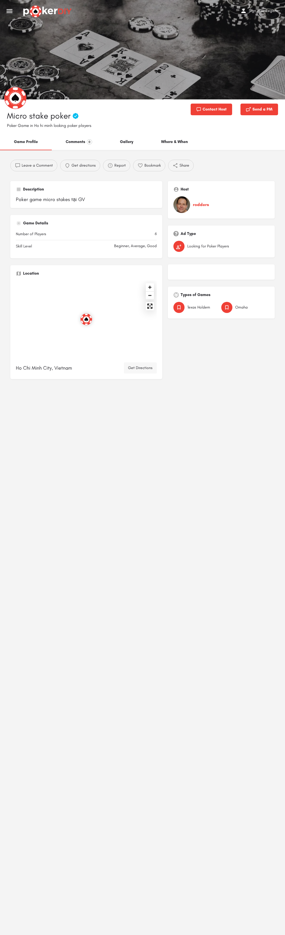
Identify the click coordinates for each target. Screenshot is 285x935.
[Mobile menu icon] (9, 11)
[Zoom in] (150, 287)
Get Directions (140, 367)
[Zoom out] (150, 295)
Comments (78, 141)
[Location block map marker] (86, 319)
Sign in (254, 10)
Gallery (126, 141)
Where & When (174, 141)
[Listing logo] (15, 98)
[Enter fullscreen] (150, 306)
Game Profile (26, 141)
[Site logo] (48, 11)
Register (272, 10)
